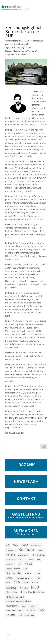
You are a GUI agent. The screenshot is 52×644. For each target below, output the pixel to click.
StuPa (41, 610)
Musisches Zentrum (24, 578)
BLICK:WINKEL (22, 54)
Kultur (28, 573)
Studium (31, 610)
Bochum (26, 549)
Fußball (28, 564)
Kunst (37, 573)
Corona (10, 554)
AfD (7, 545)
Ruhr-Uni (12, 592)
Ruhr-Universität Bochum (18, 601)
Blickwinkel (10, 550)
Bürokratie (15, 47)
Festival (30, 560)
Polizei (25, 582)
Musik (9, 577)
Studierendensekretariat (15, 51)
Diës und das (39, 555)
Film (38, 559)
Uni (20, 615)
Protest (35, 582)
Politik (17, 582)
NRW (38, 578)
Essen (22, 559)
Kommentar (14, 573)
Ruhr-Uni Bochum (32, 592)
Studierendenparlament (14, 610)
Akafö (15, 544)
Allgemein (10, 54)
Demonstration (23, 555)
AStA (25, 544)
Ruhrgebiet (12, 605)
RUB (31, 47)
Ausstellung (35, 545)
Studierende (34, 606)
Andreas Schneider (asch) (17, 44)
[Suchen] (43, 446)
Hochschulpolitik (13, 568)
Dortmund (11, 559)
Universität (32, 51)
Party (8, 582)
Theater (10, 614)
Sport (24, 606)
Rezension (24, 588)
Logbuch (24, 47)
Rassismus (11, 587)
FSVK (19, 564)
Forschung (10, 564)
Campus (41, 550)
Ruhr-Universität (15, 596)
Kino (25, 569)
